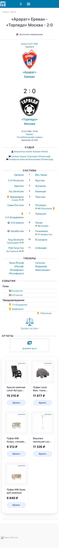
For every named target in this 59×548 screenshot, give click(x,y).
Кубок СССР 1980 (29, 44)
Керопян (19, 186)
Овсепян (19, 174)
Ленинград (44, 156)
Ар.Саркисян (12, 251)
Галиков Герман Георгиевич (24, 156)
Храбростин (46, 234)
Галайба (44, 226)
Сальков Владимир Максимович (42, 266)
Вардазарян (17, 196)
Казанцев (40, 191)
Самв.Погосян (15, 205)
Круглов (40, 180)
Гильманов (41, 231)
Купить (16, 402)
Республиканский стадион (29, 137)
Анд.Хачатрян (16, 239)
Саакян (15, 200)
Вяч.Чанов (41, 174)
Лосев (38, 222)
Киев (44, 151)
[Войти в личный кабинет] (21, 4)
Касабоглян (17, 231)
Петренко (40, 205)
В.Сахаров (41, 239)
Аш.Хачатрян (16, 191)
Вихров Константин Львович (27, 151)
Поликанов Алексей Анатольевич (25, 159)
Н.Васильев (46, 208)
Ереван (29, 134)
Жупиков (40, 186)
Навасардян (13, 242)
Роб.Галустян (16, 248)
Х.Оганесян (17, 222)
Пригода (40, 196)
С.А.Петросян (16, 180)
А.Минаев (40, 248)
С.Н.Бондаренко (14, 217)
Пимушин (40, 213)
